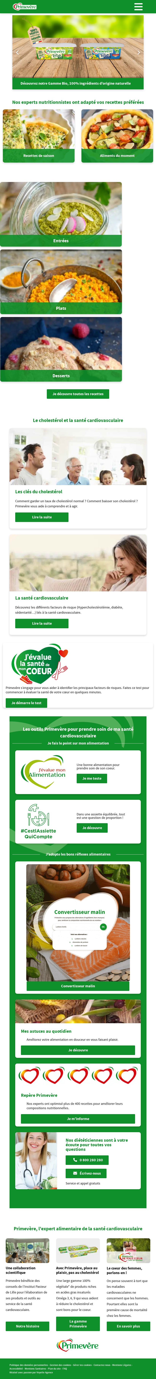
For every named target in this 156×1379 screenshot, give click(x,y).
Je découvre (92, 827)
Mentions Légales (121, 1365)
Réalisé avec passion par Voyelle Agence (31, 1372)
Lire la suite (42, 517)
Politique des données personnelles (29, 1365)
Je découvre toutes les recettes (78, 393)
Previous (17, 52)
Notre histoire (27, 1326)
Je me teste (91, 778)
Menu (138, 6)
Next (138, 52)
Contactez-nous (102, 1365)
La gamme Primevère (78, 1324)
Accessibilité (16, 1368)
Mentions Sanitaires (35, 1368)
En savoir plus (128, 1326)
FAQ (65, 1368)
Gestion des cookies (60, 1365)
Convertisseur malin (78, 986)
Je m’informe (78, 1118)
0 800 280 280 (91, 1160)
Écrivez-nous (90, 1173)
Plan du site (54, 1368)
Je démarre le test (26, 702)
